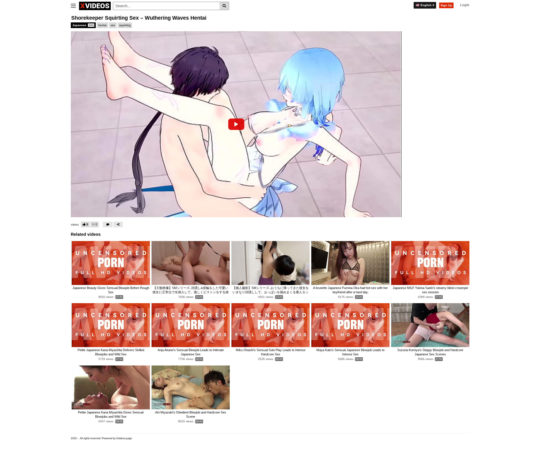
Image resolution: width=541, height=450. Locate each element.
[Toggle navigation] (75, 5)
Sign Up (446, 5)
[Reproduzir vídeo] (236, 124)
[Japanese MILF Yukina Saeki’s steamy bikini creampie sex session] (430, 263)
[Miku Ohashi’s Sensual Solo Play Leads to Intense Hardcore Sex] (270, 325)
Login (464, 5)
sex (113, 25)
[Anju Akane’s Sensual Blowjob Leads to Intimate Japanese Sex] (191, 325)
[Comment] (108, 224)
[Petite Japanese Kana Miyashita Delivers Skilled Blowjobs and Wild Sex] (111, 325)
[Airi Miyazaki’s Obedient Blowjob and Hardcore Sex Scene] (191, 387)
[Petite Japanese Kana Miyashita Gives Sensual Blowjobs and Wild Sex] (111, 387)
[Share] (118, 224)
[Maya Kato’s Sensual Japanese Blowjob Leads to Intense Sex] (350, 325)
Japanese (83, 25)
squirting (125, 25)
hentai (102, 25)
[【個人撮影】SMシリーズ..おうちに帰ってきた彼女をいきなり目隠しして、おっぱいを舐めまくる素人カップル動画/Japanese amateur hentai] (270, 263)
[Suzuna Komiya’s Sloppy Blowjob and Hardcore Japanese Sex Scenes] (430, 325)
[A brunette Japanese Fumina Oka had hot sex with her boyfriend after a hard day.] (350, 263)
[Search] (224, 6)
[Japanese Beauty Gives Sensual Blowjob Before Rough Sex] (111, 263)
